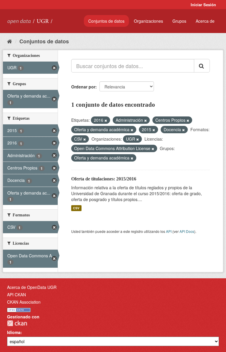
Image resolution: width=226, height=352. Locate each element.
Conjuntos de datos (106, 21)
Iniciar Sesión (203, 4)
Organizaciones (148, 21)
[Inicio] (9, 41)
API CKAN (16, 294)
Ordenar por (83, 87)
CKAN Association (24, 302)
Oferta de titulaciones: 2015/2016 (103, 178)
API (169, 231)
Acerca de (205, 21)
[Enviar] (202, 66)
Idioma (14, 332)
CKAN (17, 323)
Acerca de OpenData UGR (31, 287)
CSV (76, 208)
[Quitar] (105, 120)
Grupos (179, 21)
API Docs (187, 231)
